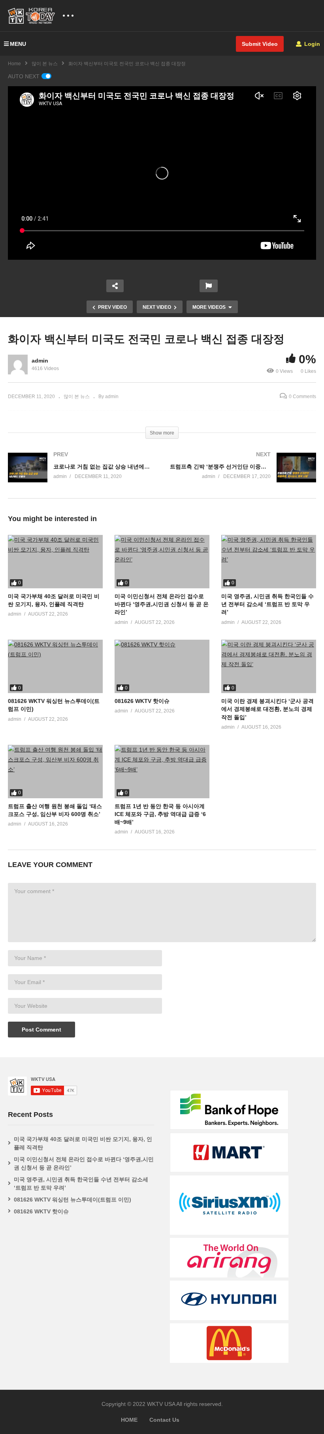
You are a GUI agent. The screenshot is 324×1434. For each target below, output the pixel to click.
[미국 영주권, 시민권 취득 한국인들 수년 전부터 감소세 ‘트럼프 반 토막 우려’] (268, 561)
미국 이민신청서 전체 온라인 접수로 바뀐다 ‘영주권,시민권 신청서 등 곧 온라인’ (162, 604)
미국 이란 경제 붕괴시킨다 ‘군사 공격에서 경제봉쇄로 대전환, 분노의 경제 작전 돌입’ (267, 709)
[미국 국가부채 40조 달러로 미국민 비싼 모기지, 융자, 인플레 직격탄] (55, 561)
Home (14, 63)
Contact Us (164, 1420)
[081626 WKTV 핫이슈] (162, 666)
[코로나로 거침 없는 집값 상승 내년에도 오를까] (81, 475)
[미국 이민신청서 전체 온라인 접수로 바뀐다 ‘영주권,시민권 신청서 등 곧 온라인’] (162, 561)
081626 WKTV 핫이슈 (142, 701)
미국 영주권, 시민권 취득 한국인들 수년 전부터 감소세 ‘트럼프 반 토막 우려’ (267, 604)
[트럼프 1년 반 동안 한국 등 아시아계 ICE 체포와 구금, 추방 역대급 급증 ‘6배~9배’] (162, 771)
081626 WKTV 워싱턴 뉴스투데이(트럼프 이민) (72, 1199)
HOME (129, 1420)
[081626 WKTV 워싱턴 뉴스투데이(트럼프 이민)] (55, 666)
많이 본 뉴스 (45, 63)
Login (311, 44)
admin (40, 360)
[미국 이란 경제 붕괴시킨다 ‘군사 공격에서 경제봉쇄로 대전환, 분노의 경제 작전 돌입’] (268, 666)
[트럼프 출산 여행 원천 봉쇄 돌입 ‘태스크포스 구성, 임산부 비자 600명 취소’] (55, 771)
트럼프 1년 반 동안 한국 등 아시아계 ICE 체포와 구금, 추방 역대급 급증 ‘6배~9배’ (160, 814)
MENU (18, 44)
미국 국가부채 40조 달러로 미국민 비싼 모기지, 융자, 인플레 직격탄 (83, 1143)
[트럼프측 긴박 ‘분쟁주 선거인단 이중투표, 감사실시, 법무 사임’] (243, 475)
